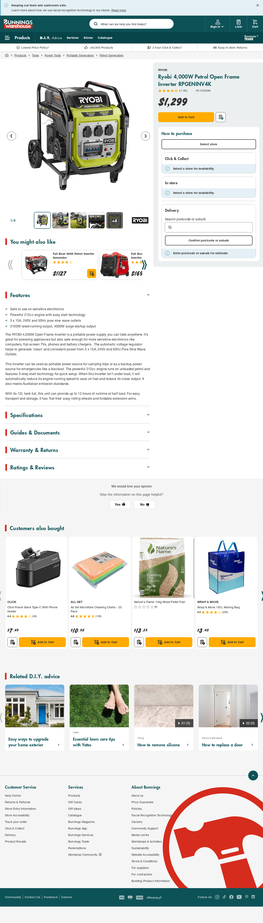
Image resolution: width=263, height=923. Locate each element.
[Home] (7, 55)
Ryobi (162, 70)
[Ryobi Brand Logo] (140, 220)
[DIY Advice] (51, 37)
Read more (118, 10)
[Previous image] (11, 136)
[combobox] (131, 24)
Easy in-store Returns (232, 47)
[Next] (144, 265)
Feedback (51, 897)
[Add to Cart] (91, 273)
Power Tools (53, 55)
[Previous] (10, 265)
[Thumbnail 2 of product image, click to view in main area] (60, 220)
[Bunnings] (17, 27)
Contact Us (32, 897)
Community (13, 897)
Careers (66, 897)
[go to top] (253, 775)
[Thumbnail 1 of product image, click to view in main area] (42, 220)
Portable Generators (80, 55)
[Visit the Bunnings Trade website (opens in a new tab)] (251, 37)
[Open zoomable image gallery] (145, 203)
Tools (35, 55)
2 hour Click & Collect (166, 47)
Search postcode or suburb (185, 219)
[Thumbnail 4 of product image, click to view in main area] (96, 220)
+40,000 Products (101, 47)
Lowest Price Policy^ (35, 47)
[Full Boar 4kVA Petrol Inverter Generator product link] (36, 265)
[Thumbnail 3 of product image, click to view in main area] (78, 220)
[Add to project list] (221, 117)
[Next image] (145, 136)
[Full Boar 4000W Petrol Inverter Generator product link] (114, 265)
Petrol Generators (111, 55)
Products (20, 55)
